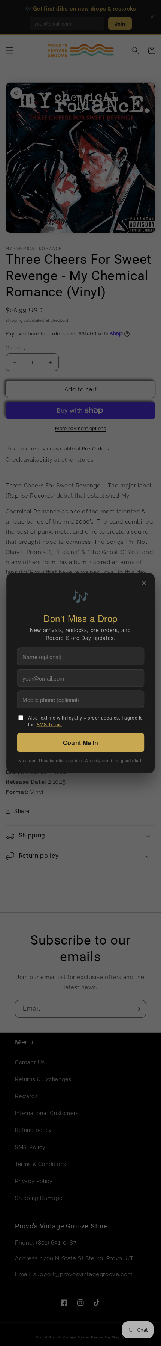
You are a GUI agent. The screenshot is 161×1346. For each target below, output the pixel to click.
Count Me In (80, 742)
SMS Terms (49, 724)
